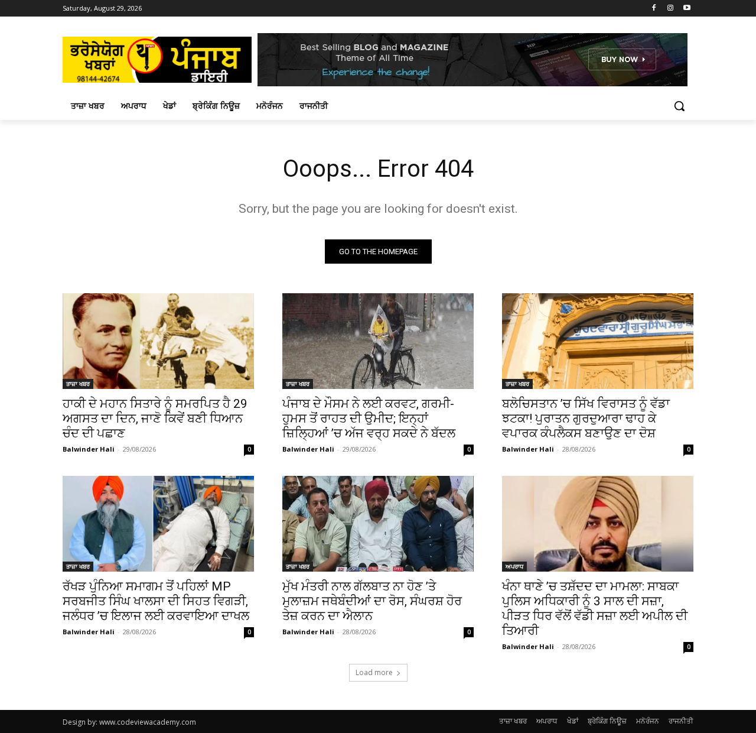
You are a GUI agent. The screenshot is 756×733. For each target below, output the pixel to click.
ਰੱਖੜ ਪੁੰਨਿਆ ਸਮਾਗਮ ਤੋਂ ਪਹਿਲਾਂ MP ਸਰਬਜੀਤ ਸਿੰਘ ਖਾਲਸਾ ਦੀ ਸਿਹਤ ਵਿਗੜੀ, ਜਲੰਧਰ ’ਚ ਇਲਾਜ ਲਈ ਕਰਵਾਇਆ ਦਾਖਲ (156, 601)
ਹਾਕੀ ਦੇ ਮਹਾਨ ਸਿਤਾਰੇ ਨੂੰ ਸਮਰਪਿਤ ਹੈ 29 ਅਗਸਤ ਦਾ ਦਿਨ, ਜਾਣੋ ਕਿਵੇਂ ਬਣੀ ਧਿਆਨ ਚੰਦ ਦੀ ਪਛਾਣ (155, 418)
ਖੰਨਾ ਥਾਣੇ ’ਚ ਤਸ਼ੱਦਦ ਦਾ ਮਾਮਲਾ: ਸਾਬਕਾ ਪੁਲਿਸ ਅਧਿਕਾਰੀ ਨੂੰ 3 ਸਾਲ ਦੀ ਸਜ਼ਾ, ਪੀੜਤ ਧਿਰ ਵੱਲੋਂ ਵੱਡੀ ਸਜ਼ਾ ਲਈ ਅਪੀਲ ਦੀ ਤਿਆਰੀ (594, 608)
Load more (374, 672)
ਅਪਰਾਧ (514, 566)
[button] (679, 106)
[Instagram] (670, 8)
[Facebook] (654, 8)
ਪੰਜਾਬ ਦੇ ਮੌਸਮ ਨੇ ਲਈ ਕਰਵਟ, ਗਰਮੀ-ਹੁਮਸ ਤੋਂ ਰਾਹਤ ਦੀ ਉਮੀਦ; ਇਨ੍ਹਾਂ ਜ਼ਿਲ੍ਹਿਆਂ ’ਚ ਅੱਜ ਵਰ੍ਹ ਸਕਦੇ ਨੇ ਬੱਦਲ (368, 418)
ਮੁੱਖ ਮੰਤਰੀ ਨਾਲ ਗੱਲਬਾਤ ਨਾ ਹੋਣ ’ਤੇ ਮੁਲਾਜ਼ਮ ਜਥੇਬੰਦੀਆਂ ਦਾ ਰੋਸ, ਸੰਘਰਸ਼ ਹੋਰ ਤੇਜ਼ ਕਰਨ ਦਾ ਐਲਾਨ (372, 601)
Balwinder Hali (89, 449)
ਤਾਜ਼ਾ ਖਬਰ (78, 384)
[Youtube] (686, 8)
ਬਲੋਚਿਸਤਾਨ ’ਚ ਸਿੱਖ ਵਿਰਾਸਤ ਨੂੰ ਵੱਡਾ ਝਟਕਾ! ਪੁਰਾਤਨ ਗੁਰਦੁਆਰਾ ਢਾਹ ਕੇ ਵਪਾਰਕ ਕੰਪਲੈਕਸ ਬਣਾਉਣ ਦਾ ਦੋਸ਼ (586, 418)
